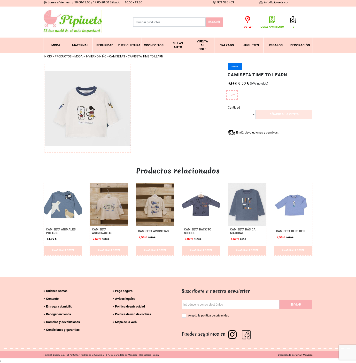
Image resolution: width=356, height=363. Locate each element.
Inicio (48, 56)
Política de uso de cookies (133, 314)
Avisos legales (125, 298)
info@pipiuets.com (276, 2)
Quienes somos (57, 291)
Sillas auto (178, 45)
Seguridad (104, 45)
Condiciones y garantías (63, 329)
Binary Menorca (304, 354)
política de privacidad (215, 315)
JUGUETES (251, 45)
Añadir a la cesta (284, 114)
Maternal (80, 45)
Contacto (52, 298)
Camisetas (117, 56)
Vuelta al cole (202, 45)
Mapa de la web (126, 322)
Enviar (295, 304)
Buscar (214, 22)
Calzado (227, 45)
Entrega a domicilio (59, 306)
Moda (55, 45)
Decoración (300, 45)
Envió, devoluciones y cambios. (257, 132)
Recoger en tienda (58, 314)
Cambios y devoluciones (63, 322)
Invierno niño (95, 56)
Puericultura (129, 45)
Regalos (276, 45)
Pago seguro (123, 291)
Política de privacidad (130, 306)
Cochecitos (153, 45)
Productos (63, 56)
